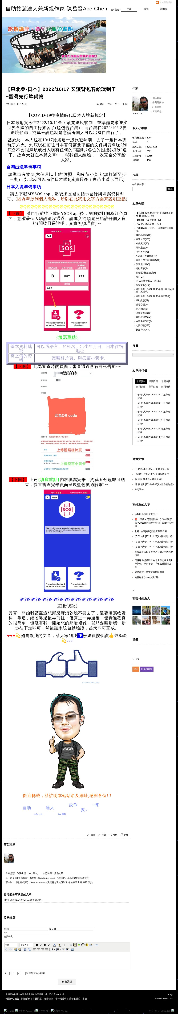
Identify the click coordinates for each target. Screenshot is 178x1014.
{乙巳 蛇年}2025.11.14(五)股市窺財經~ (154, 546)
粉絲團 (10, 1011)
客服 (84, 998)
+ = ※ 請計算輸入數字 (27, 973)
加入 (157, 1011)
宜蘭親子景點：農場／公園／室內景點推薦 (154, 554)
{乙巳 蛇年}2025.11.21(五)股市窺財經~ (154, 541)
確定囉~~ (139, 489)
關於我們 (25, 998)
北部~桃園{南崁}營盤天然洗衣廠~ (151, 531)
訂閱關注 (156, 107)
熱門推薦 (165, 386)
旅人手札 (33, 873)
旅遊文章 (58, 873)
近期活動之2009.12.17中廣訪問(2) (153, 296)
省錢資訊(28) (142, 243)
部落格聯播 (146, 669)
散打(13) (140, 277)
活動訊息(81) (142, 300)
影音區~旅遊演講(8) (146, 272)
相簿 (146, 9)
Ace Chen (137, 113)
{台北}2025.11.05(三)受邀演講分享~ (152, 469)
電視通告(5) (142, 247)
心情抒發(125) (143, 325)
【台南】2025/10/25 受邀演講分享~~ (153, 474)
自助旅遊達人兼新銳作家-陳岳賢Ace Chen (56, 8)
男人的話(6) (142, 308)
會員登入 (8, 936)
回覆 (93, 835)
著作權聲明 (61, 998)
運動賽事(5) (142, 268)
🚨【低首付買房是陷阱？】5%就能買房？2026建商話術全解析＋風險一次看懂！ (154, 522)
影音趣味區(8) (143, 264)
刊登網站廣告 (12, 998)
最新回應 (153, 381)
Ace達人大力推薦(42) (146, 256)
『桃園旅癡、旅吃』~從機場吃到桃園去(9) (156, 229)
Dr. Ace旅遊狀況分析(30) (148, 281)
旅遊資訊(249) (143, 329)
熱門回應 (153, 386)
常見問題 (37, 998)
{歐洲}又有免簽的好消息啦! (148, 479)
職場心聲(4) (142, 304)
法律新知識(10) (143, 313)
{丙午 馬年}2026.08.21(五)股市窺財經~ (153, 422)
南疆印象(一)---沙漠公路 (147, 577)
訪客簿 (163, 9)
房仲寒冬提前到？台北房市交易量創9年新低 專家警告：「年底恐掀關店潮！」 (153, 563)
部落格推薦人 (141, 598)
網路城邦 (165, 1011)
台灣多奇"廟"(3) (144, 321)
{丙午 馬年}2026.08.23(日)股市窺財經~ (153, 413)
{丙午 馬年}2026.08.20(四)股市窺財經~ (153, 430)
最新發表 (140, 381)
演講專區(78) (142, 252)
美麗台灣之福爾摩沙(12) (148, 260)
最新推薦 (165, 381)
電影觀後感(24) (143, 317)
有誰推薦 (10, 844)
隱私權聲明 (74, 998)
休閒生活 (21, 873)
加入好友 (156, 98)
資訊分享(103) (143, 239)
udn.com (168, 998)
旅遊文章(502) (143, 285)
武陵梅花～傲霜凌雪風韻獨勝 (149, 572)
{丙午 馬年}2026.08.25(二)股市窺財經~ (23, 899)
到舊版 (116, 9)
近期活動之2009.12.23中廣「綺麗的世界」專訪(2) (155, 290)
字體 (7, 945)
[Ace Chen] (9, 858)
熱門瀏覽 (140, 386)
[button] (12, 945)
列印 (126, 835)
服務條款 (48, 998)
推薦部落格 (158, 102)
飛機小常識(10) (143, 235)
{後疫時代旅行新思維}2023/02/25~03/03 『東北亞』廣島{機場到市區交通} (52, 878)
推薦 (104, 835)
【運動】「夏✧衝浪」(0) (148, 220)
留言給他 (156, 111)
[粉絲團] (5, 1010)
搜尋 (170, 189)
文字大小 (24, 945)
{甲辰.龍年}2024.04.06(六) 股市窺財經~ (154, 484)
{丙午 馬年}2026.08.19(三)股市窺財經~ (153, 439)
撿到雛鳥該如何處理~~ (146, 514)
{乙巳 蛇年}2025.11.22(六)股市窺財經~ (154, 536)
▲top (170, 994)
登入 (151, 1011)
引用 (115, 835)
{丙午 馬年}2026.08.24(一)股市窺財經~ (153, 405)
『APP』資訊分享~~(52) (148, 224)
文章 (129, 9)
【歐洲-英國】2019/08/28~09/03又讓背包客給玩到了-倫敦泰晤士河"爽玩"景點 (54, 882)
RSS (136, 669)
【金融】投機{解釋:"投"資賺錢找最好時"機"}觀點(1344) (154, 214)
